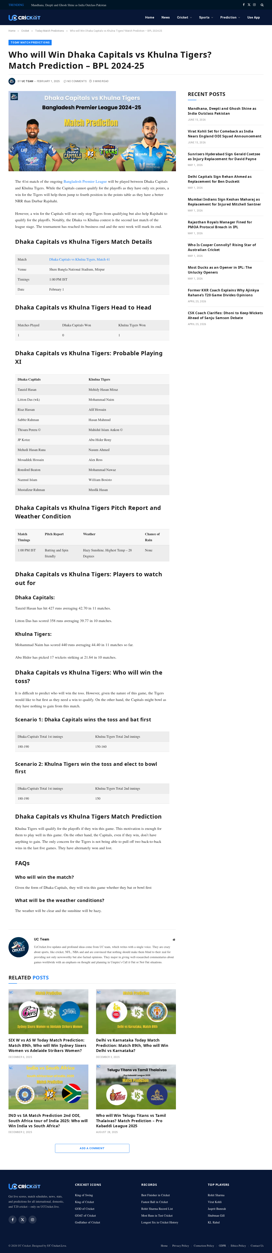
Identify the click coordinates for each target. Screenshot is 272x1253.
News (166, 17)
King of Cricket (84, 1202)
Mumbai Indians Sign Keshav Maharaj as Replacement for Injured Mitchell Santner (224, 202)
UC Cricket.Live (56, 1245)
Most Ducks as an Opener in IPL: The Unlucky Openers (220, 270)
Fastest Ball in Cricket (154, 1202)
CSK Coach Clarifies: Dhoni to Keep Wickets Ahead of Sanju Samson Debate (225, 315)
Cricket (182, 17)
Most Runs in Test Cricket (157, 1215)
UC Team (27, 81)
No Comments (77, 81)
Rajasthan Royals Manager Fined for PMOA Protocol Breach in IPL (220, 224)
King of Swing (84, 1195)
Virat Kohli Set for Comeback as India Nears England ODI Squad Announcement (225, 133)
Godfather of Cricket (87, 1222)
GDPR (222, 1245)
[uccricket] (24, 17)
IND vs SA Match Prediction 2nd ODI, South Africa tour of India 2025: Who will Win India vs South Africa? (48, 1120)
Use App (253, 17)
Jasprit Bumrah (217, 1209)
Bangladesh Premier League (85, 181)
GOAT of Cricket (85, 1215)
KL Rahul (214, 1222)
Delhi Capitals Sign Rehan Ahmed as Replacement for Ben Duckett (220, 179)
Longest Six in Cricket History (159, 1222)
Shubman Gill (216, 1215)
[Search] (262, 5)
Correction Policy (204, 1245)
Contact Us (257, 1245)
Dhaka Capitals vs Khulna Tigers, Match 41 (79, 259)
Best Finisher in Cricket (155, 1195)
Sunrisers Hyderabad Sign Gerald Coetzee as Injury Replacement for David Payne (224, 156)
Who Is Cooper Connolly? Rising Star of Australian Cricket (222, 247)
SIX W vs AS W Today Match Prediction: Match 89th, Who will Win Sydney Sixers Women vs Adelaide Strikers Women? (47, 1045)
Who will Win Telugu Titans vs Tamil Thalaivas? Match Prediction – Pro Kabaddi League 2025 (131, 1120)
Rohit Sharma (216, 1195)
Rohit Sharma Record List (157, 1209)
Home (149, 17)
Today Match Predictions (30, 42)
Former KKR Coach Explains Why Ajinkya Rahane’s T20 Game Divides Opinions (223, 292)
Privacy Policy (180, 1245)
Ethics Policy (238, 1245)
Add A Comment (92, 1148)
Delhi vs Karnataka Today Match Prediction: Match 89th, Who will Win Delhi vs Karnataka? (132, 1045)
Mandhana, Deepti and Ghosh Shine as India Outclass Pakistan (68, 5)
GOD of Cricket (84, 1209)
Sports (204, 17)
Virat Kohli (215, 1202)
